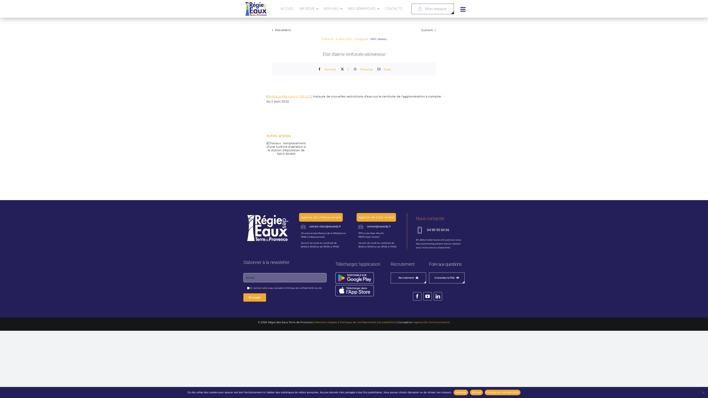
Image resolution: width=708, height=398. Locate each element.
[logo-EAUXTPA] (256, 2)
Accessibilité (386, 322)
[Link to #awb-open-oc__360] (463, 9)
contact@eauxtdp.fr (379, 226)
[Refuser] (703, 392)
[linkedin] (438, 296)
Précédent (283, 30)
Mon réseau (378, 39)
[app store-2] (358, 285)
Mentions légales (326, 322)
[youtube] (427, 296)
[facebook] (417, 296)
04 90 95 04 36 (438, 230)
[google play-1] (358, 273)
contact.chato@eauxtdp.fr (325, 226)
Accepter (460, 392)
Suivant (427, 30)
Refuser (476, 392)
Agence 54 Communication (432, 322)
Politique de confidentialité (300, 288)
